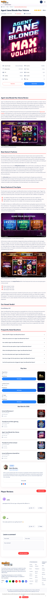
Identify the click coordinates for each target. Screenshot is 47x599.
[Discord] (26, 581)
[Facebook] (25, 484)
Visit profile (23, 480)
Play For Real (34, 83)
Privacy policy (25, 597)
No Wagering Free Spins (44, 578)
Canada (31, 571)
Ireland (30, 583)
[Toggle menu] (45, 2)
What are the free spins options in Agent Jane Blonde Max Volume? (17, 346)
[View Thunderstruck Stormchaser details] (41, 445)
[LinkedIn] (21, 484)
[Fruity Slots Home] (13, 563)
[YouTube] (16, 581)
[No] (45, 595)
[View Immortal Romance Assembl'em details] (41, 456)
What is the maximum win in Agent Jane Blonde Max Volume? (16, 338)
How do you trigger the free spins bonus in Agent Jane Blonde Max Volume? (19, 358)
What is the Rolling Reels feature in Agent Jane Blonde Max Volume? (17, 350)
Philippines (37, 568)
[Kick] (10, 581)
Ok (20, 597)
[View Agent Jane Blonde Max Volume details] (41, 434)
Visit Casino (19, 378)
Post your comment (23, 553)
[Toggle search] (41, 2)
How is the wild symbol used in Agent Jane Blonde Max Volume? (16, 354)
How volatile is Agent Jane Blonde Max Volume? (13, 342)
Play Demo (13, 83)
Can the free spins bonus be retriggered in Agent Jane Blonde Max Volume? (19, 362)
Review (11, 6)
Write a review (41, 490)
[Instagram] (23, 484)
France (30, 578)
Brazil (30, 568)
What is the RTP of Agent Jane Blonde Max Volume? (14, 334)
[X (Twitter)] (13, 581)
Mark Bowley (18, 13)
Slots (7, 6)
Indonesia (31, 581)
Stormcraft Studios (19, 65)
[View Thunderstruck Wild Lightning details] (41, 424)
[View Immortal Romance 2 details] (41, 413)
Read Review (4, 376)
